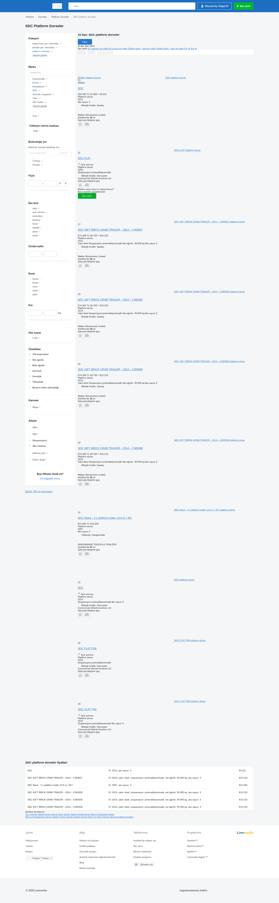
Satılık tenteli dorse (81, 814)
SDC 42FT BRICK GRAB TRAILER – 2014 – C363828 (110, 369)
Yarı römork (31, 814)
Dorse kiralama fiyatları (122, 817)
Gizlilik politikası (87, 846)
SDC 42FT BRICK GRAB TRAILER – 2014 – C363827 (110, 229)
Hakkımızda (32, 840)
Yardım (29, 846)
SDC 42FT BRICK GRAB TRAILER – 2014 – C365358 (110, 448)
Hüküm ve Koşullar (89, 840)
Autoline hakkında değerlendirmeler (97, 857)
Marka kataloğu (87, 868)
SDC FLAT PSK (87, 648)
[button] (81, 124)
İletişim (29, 851)
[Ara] (72, 6)
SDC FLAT (84, 158)
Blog (81, 862)
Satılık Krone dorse (48, 814)
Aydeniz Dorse (80, 817)
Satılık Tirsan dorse (62, 817)
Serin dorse (64, 814)
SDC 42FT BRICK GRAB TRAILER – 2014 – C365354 (110, 299)
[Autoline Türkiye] (37, 6)
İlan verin (87, 196)
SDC (80, 88)
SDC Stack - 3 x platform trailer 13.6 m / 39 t (105, 518)
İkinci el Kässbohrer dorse (38, 817)
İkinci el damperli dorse (102, 814)
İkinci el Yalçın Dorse (99, 817)
